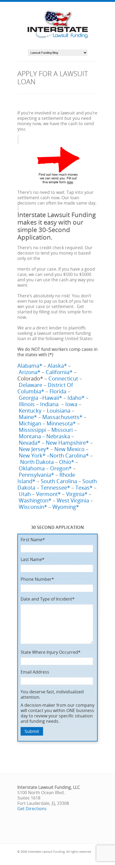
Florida (57, 391)
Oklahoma (32, 468)
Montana (30, 436)
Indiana (50, 404)
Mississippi (32, 429)
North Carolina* (69, 455)
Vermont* (48, 494)
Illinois (27, 404)
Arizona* (29, 372)
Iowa (71, 404)
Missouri (62, 429)
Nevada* (29, 442)
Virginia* (76, 494)
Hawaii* (52, 397)
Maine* (28, 417)
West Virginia (73, 500)
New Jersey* (34, 449)
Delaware (30, 385)
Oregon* (60, 468)
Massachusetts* (62, 417)
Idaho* (76, 397)
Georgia (28, 397)
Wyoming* (65, 506)
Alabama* (29, 365)
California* (59, 372)
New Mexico (69, 449)
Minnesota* (61, 423)
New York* (32, 455)
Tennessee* (54, 487)
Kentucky (29, 410)
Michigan (29, 423)
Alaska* (57, 365)
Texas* (84, 487)
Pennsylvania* (36, 474)
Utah (25, 494)
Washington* (35, 500)
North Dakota (37, 462)
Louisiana (58, 410)
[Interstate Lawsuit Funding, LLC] (57, 39)
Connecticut (63, 378)
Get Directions (32, 809)
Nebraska (58, 436)
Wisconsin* (33, 506)
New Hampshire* (67, 442)
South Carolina (59, 481)
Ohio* (66, 462)
